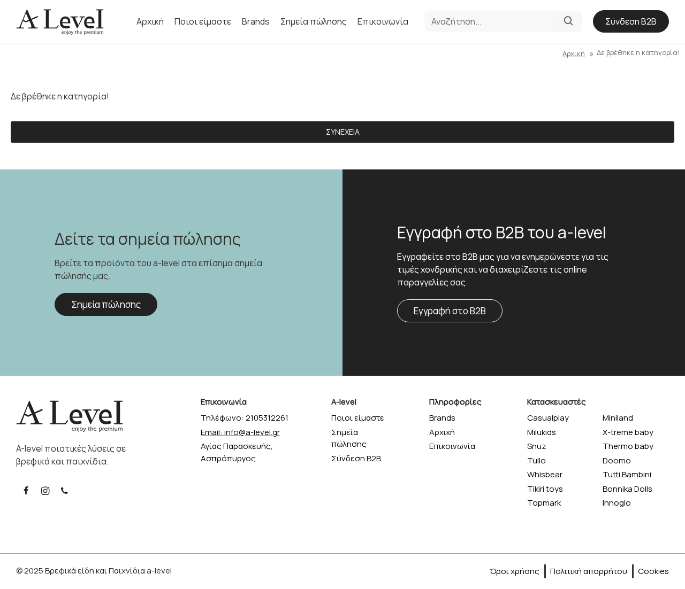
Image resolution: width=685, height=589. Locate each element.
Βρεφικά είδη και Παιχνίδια (95, 570)
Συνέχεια (343, 132)
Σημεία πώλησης (106, 304)
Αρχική (573, 53)
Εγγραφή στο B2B (450, 311)
